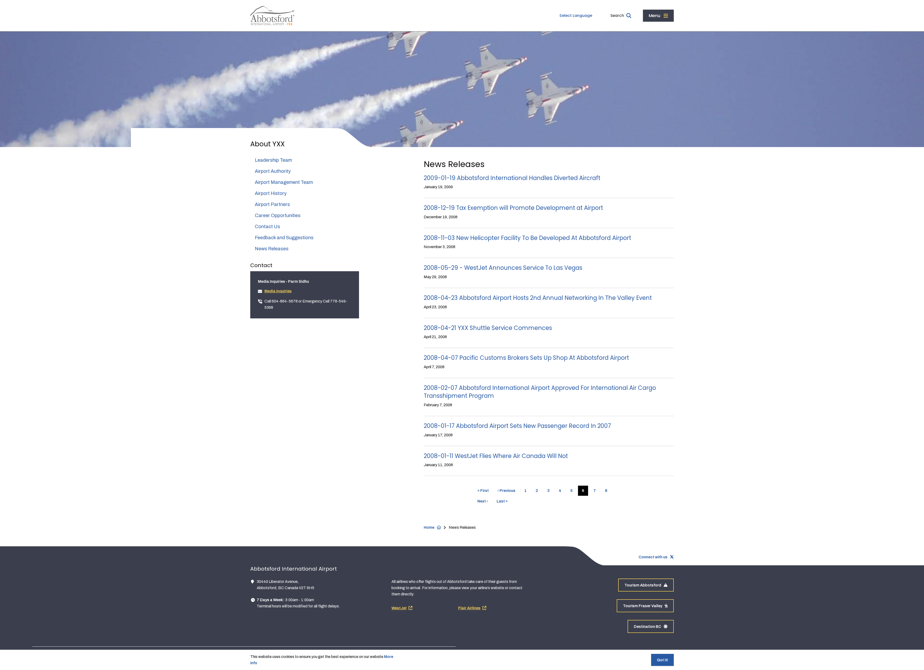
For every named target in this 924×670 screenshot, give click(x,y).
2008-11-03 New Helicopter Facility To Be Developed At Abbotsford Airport (527, 238)
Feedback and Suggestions (284, 237)
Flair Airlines (469, 608)
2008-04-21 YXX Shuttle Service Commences (488, 328)
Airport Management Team (284, 182)
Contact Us (267, 226)
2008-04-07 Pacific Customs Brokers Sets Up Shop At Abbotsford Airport (526, 358)
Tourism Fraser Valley (642, 606)
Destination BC (647, 627)
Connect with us (653, 557)
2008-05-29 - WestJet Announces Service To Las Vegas (503, 268)
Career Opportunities (278, 215)
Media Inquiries (278, 291)
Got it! (662, 660)
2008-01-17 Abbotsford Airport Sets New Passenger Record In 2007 (517, 426)
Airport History (271, 193)
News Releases (272, 248)
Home (429, 527)
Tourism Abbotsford (642, 585)
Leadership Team (273, 160)
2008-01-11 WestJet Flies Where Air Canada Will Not (496, 456)
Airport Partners (272, 204)
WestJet (399, 608)
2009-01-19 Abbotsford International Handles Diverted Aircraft (512, 178)
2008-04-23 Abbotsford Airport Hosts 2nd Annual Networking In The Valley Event (538, 298)
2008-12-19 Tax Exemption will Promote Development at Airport (513, 208)
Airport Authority (273, 171)
